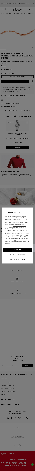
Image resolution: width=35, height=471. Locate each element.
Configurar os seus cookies (18, 259)
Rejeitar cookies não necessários (17, 254)
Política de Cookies (19, 227)
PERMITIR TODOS (17, 249)
